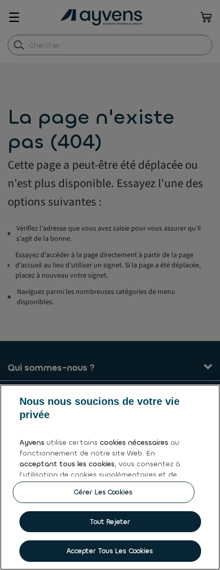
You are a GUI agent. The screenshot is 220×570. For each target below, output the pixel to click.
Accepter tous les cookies (110, 550)
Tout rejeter (110, 521)
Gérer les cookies (103, 492)
